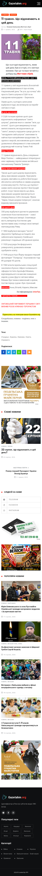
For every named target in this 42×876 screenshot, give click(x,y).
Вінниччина (8, 854)
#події (6, 831)
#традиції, (5, 337)
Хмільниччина (22, 854)
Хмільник (11, 681)
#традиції (16, 826)
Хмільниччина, (13, 643)
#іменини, (21, 337)
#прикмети (5, 340)
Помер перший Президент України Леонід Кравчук (21, 472)
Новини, (4, 446)
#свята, (28, 337)
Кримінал (7, 858)
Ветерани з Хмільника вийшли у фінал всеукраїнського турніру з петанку (18, 686)
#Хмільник (27, 831)
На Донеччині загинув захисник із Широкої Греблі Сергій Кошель (20, 648)
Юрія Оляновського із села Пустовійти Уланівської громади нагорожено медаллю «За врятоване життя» (20, 609)
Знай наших (12, 603)
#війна (6, 836)
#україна (15, 831)
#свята (6, 826)
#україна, (13, 337)
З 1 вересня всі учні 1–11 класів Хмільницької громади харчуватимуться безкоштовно (19, 725)
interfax (36, 292)
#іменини (28, 826)
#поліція (16, 836)
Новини (19, 849)
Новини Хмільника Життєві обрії (19, 27)
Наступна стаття (20, 468)
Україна (10, 446)
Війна (20, 643)
